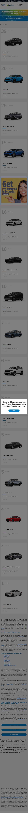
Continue (14, 410)
